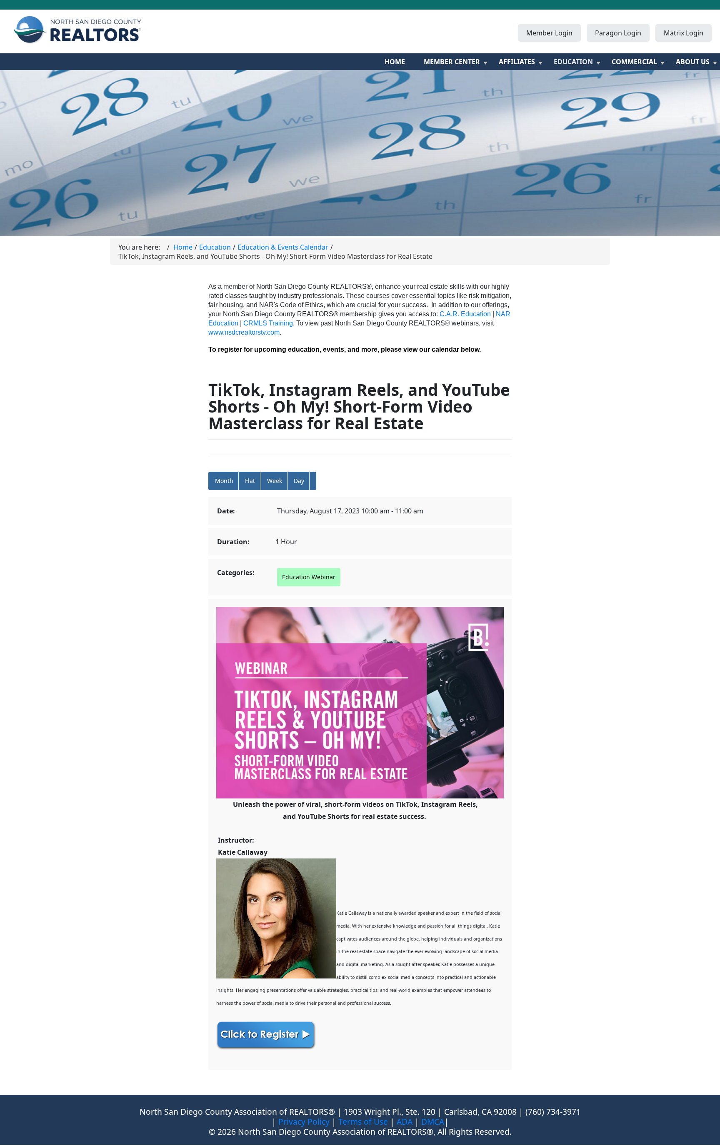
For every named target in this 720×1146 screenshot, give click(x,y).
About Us (693, 61)
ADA (404, 1121)
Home (395, 61)
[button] (313, 481)
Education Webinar (308, 577)
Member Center (452, 61)
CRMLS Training (268, 323)
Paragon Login (618, 33)
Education (573, 61)
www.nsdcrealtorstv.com (244, 332)
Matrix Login (683, 33)
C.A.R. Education (465, 314)
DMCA (432, 1121)
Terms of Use (363, 1121)
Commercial (634, 61)
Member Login (549, 33)
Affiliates (517, 61)
